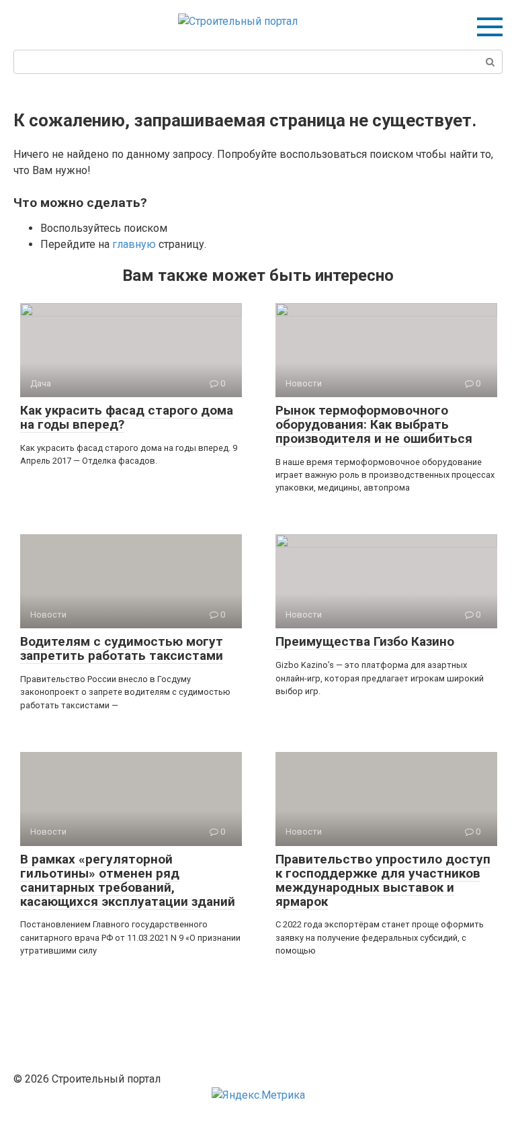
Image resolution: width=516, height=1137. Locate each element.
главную (134, 244)
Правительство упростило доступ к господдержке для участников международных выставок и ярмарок (382, 880)
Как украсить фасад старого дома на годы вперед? (126, 417)
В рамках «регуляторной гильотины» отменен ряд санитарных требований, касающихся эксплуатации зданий (127, 880)
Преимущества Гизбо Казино (364, 641)
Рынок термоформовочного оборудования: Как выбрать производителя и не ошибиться (373, 424)
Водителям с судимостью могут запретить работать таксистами (121, 648)
